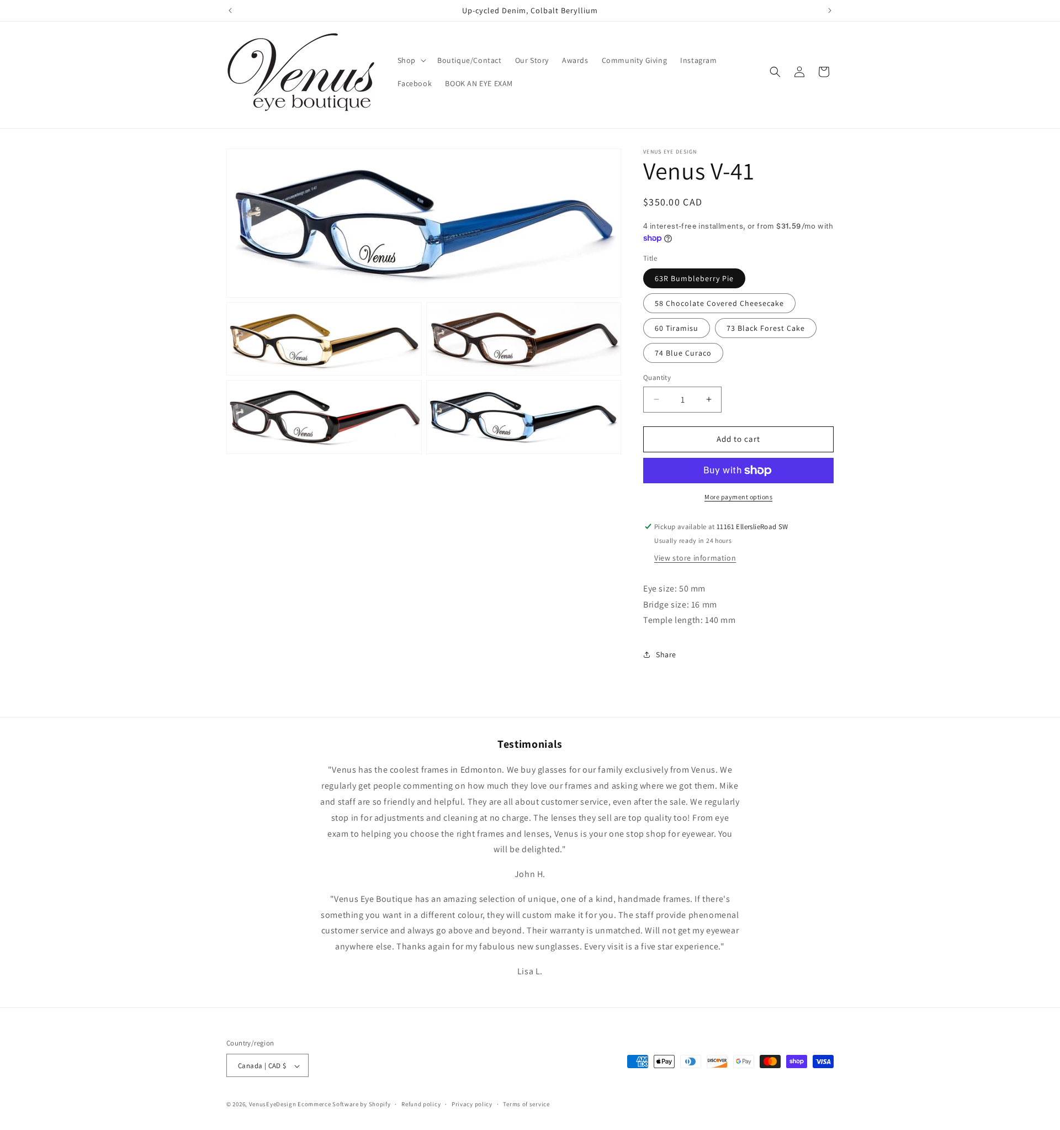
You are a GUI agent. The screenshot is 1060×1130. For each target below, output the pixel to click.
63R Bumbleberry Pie (694, 278)
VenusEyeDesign (272, 1104)
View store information (695, 558)
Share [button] (666, 654)
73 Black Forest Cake (766, 328)
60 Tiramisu (676, 328)
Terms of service (526, 1104)
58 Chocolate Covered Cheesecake (719, 303)
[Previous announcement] (230, 10)
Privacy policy (472, 1104)
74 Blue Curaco (683, 353)
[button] (411, 60)
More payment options (738, 497)
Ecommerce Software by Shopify (344, 1104)
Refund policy (421, 1104)
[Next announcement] (830, 10)
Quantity (657, 377)
